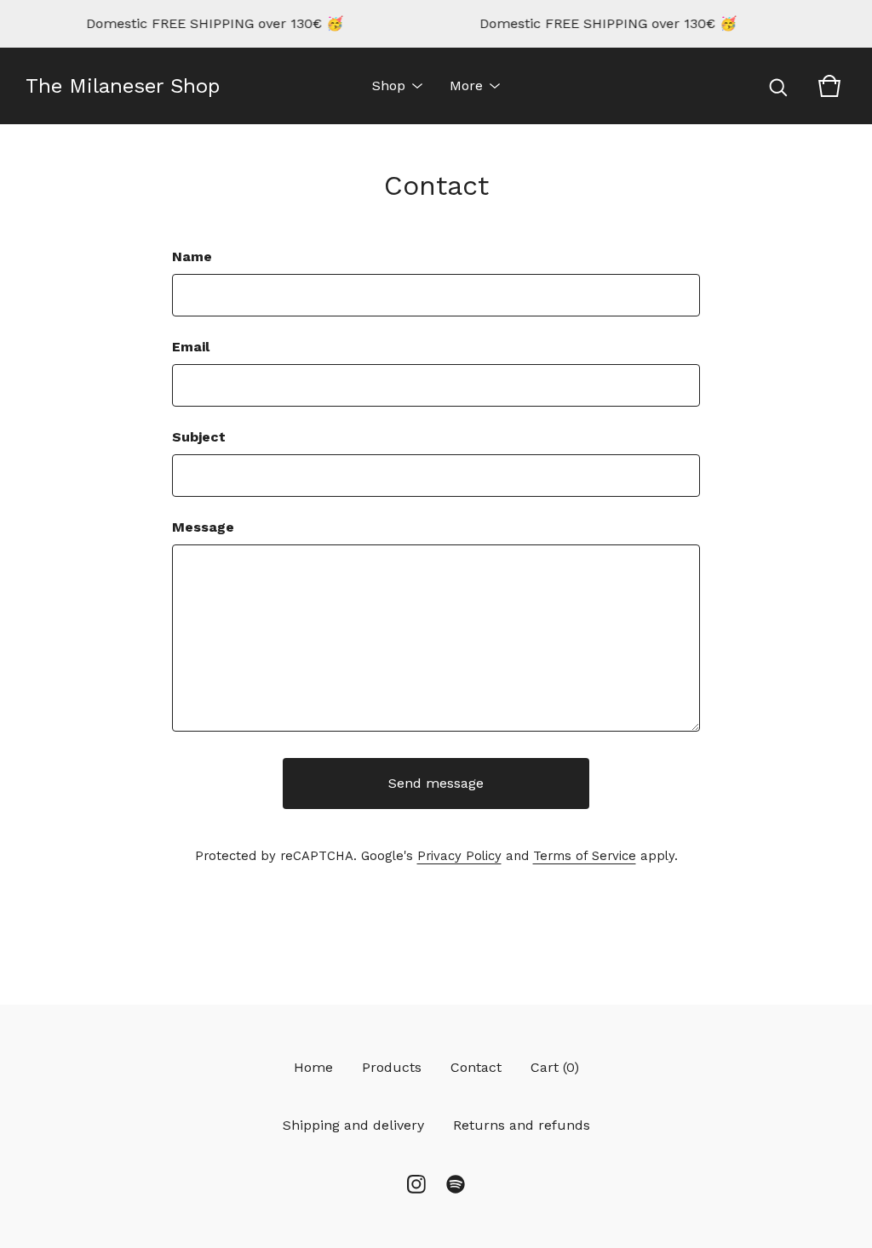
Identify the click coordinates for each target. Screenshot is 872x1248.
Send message (436, 783)
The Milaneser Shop (123, 86)
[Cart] (829, 86)
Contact (476, 1067)
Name (192, 256)
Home (313, 1067)
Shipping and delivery (353, 1125)
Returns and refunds (521, 1125)
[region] (436, 24)
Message (203, 527)
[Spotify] (455, 1184)
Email (190, 347)
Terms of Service (584, 855)
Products (392, 1067)
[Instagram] (416, 1184)
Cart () (555, 1067)
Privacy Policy (459, 855)
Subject (199, 437)
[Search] (778, 86)
